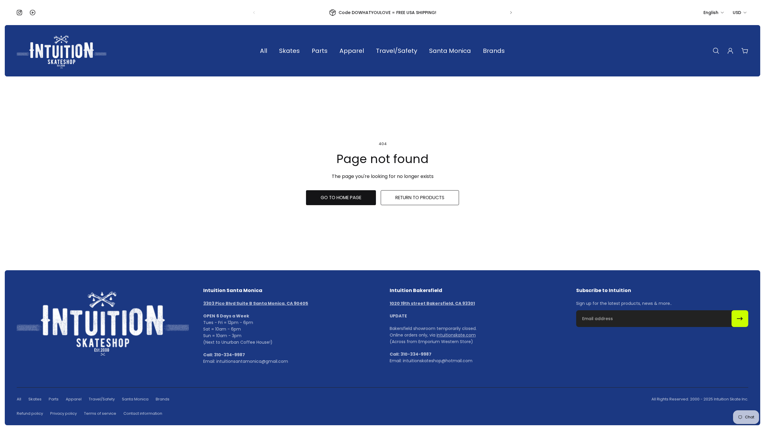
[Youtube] (32, 12)
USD (737, 13)
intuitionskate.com (456, 335)
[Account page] (730, 50)
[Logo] (61, 50)
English (710, 13)
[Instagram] (19, 12)
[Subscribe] (740, 318)
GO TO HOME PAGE (341, 197)
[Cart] (745, 50)
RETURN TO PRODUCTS (419, 197)
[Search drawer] (716, 50)
